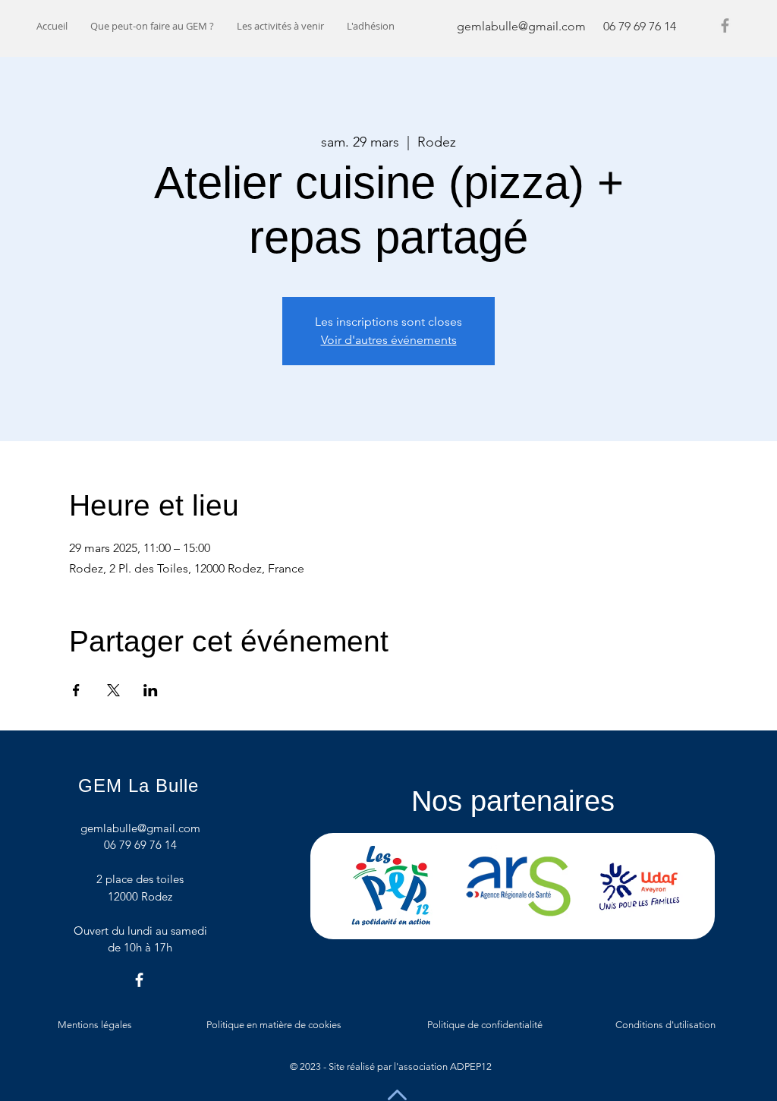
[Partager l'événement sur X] (113, 690)
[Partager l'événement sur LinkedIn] (150, 690)
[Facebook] (725, 25)
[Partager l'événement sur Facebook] (76, 690)
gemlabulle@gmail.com (521, 26)
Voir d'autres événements (389, 340)
